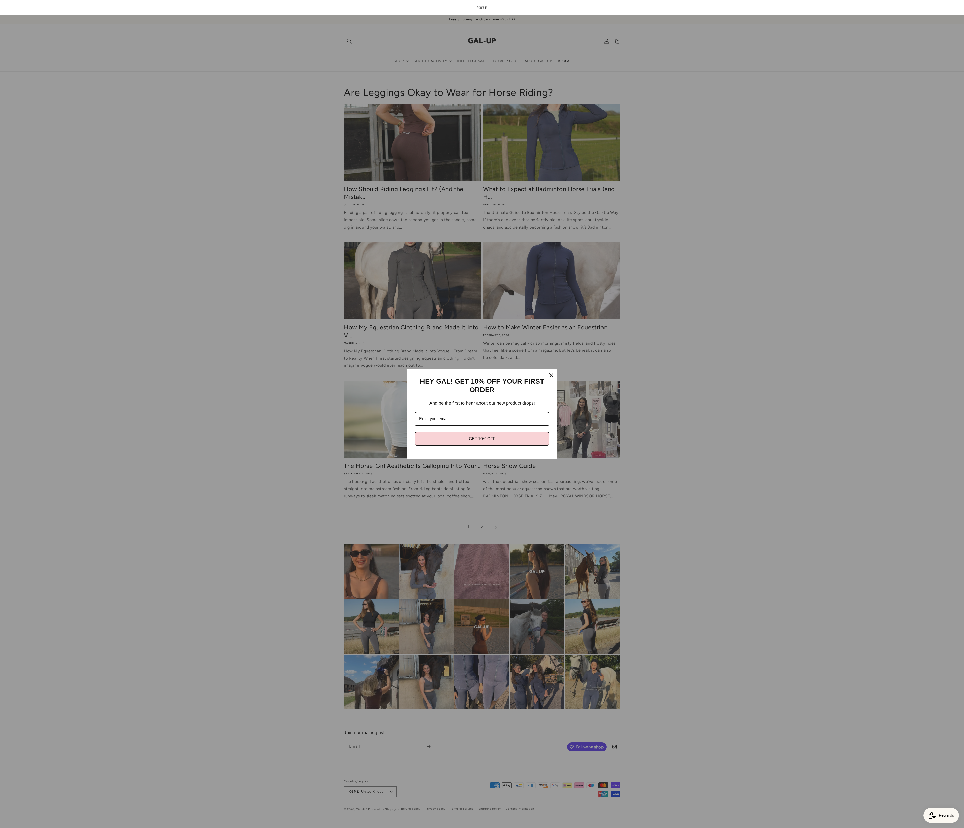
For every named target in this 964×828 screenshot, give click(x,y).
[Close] (551, 375)
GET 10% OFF (482, 439)
